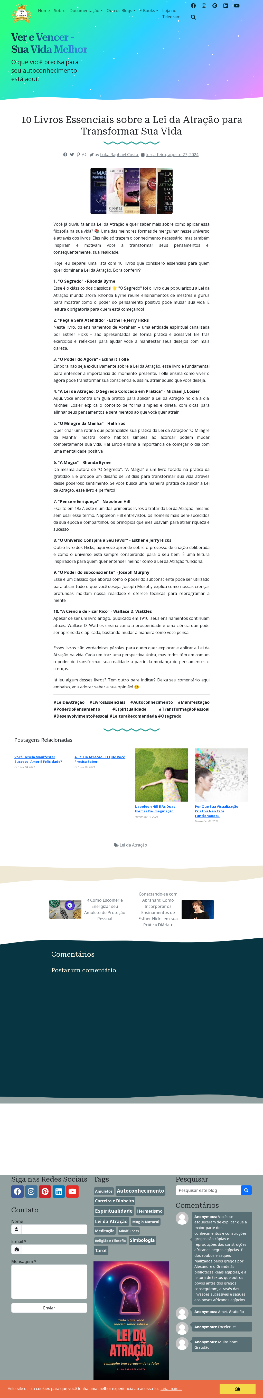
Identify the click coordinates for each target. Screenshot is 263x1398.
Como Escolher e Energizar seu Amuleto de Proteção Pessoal (104, 909)
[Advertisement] (131, 1139)
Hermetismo (150, 1211)
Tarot (101, 1250)
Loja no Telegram (171, 14)
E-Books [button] (147, 10)
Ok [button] (237, 1389)
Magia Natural (145, 1221)
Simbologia (142, 1240)
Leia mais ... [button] (171, 1388)
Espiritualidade (114, 1210)
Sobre (59, 10)
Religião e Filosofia (110, 1240)
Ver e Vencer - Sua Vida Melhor (49, 43)
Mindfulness (129, 1231)
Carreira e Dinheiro (114, 1201)
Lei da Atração (133, 845)
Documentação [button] (84, 10)
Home (44, 10)
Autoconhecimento (140, 1190)
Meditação (105, 1230)
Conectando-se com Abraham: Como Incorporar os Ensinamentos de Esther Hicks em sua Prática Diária (158, 909)
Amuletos (103, 1191)
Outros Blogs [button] (119, 10)
